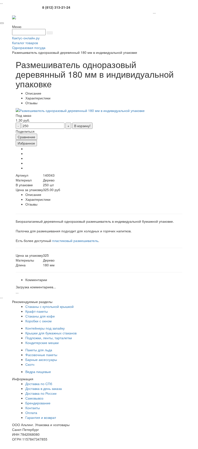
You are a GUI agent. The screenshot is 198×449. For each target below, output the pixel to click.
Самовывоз (34, 398)
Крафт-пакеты (36, 311)
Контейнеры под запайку (45, 328)
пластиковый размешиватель (75, 240)
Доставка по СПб (38, 383)
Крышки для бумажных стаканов (51, 333)
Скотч (29, 364)
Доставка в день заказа (43, 388)
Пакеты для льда (38, 349)
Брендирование (37, 403)
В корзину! (82, 125)
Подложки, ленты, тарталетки (48, 337)
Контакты (32, 407)
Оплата (31, 412)
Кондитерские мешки (42, 342)
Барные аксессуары (41, 359)
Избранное (26, 143)
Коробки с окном (38, 320)
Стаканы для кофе (40, 316)
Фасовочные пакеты (41, 354)
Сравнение (26, 136)
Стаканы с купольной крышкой (49, 306)
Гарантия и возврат (40, 417)
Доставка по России (41, 393)
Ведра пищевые (38, 371)
